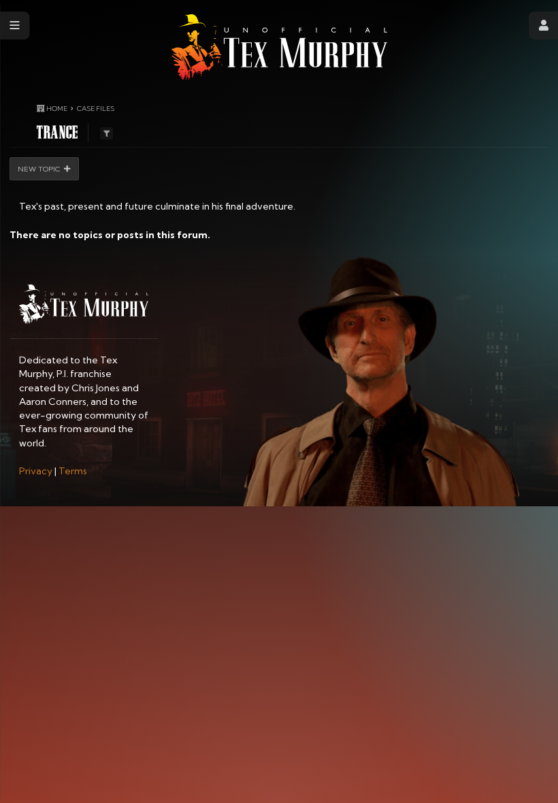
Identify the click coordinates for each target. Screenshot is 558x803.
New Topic (39, 169)
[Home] (279, 47)
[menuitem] (35, 471)
